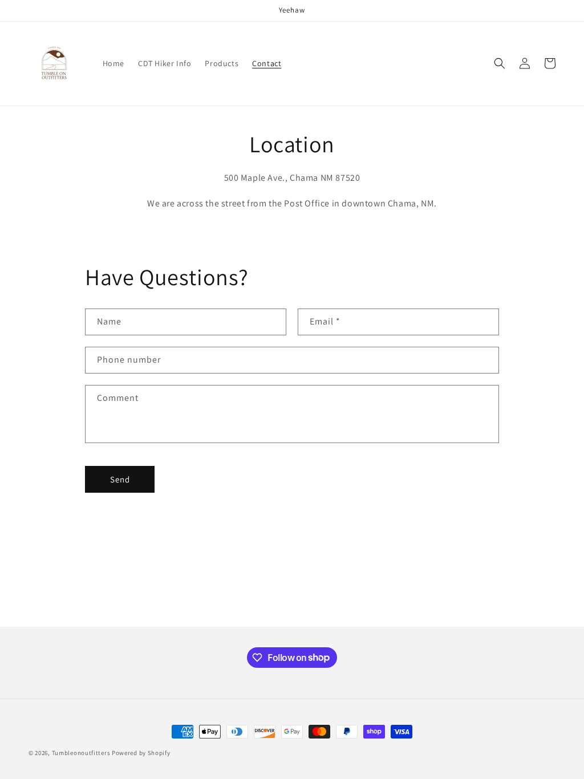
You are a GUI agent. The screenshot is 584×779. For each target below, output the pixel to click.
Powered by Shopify (141, 753)
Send (120, 479)
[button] (499, 63)
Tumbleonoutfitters (81, 753)
